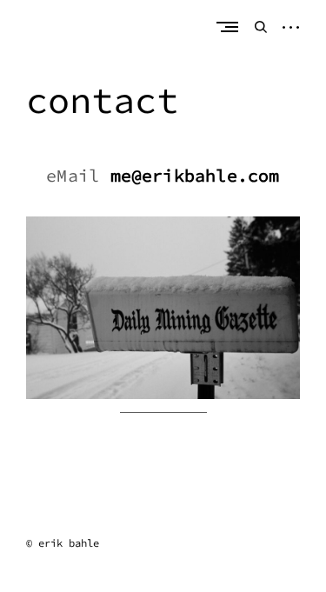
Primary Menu (231, 26)
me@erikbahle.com (195, 175)
